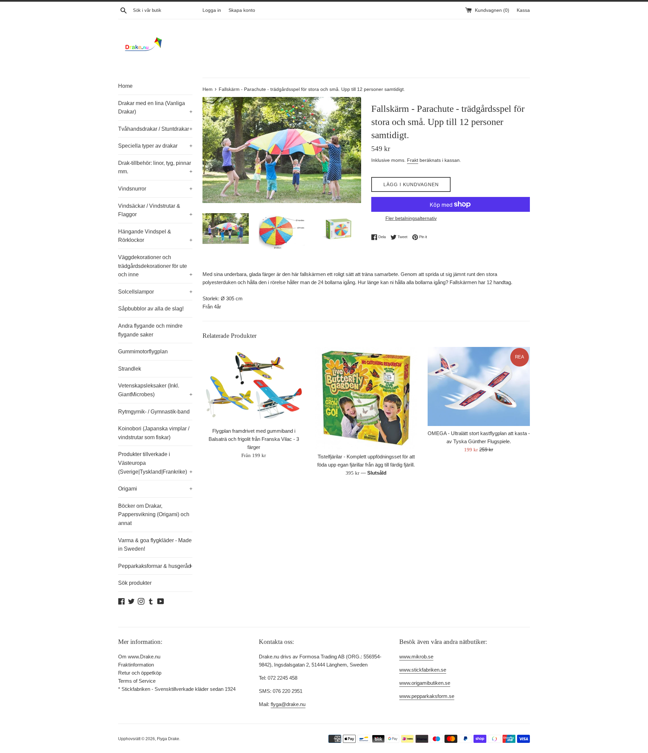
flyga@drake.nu (288, 704)
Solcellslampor (155, 292)
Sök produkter (135, 583)
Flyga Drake (168, 738)
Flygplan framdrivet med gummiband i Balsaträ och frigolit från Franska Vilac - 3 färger (254, 439)
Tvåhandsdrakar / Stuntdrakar (155, 129)
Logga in (211, 10)
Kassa (523, 10)
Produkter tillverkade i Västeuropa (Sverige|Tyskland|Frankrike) (155, 462)
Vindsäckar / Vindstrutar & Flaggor (155, 210)
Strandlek (129, 369)
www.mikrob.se (416, 656)
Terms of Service (137, 681)
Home (125, 86)
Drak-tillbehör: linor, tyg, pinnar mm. (155, 167)
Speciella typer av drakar (155, 146)
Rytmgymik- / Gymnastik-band (154, 412)
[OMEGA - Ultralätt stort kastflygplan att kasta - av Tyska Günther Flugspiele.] (479, 386)
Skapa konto (241, 10)
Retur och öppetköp (139, 673)
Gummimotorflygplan (143, 351)
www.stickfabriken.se (422, 670)
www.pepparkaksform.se (426, 696)
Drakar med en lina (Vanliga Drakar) (155, 107)
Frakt (412, 160)
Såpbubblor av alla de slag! (151, 308)
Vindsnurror (155, 189)
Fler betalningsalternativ (411, 218)
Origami (155, 489)
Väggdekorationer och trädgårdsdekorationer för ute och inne (155, 265)
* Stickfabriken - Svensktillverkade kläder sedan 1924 (177, 689)
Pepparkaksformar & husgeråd (155, 566)
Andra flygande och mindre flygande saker (150, 330)
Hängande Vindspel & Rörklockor (155, 236)
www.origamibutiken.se (424, 683)
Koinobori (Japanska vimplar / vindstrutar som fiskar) (153, 433)
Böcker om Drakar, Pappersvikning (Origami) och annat (153, 514)
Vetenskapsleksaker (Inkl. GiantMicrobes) (155, 390)
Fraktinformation (136, 665)
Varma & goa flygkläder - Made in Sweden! (155, 544)
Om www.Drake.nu (139, 656)
